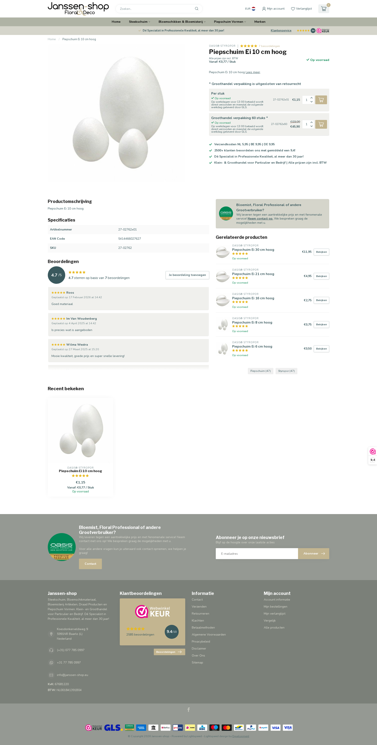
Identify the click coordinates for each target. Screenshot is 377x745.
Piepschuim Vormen (228, 22)
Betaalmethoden (203, 627)
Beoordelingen (165, 652)
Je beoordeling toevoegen (187, 275)
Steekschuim (138, 22)
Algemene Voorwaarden (209, 634)
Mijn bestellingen (275, 607)
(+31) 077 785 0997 (70, 650)
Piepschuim (260, 371)
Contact (90, 564)
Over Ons (198, 655)
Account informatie (277, 600)
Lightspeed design (216, 736)
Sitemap (197, 662)
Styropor (286, 371)
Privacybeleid (201, 641)
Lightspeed (194, 736)
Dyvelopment (240, 736)
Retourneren (200, 614)
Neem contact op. (260, 219)
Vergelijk (270, 621)
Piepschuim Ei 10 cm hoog (79, 39)
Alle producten (274, 627)
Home (116, 22)
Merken (260, 22)
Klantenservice (281, 31)
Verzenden (199, 607)
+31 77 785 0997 (69, 662)
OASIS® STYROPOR (222, 46)
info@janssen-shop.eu (72, 675)
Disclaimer (199, 648)
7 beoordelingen (269, 46)
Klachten (198, 621)
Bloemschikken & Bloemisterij (181, 22)
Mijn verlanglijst (274, 614)
